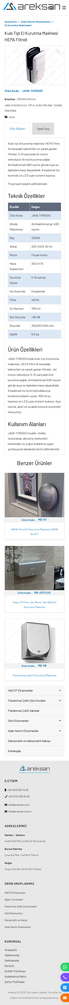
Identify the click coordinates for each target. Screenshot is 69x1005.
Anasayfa (11, 21)
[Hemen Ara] (65, 977)
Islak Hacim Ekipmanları (36, 21)
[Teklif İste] (65, 987)
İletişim (9, 966)
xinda (12, 117)
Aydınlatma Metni (15, 976)
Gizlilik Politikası (15, 971)
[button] (64, 7)
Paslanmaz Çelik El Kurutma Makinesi (34, 675)
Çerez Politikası (15, 981)
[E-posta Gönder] (65, 998)
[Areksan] (32, 7)
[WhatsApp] (65, 967)
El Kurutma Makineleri (18, 25)
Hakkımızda (12, 955)
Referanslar (12, 960)
